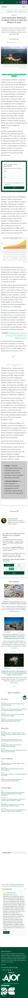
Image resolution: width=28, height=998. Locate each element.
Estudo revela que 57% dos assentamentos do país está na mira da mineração (13, 750)
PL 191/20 (14, 315)
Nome (5, 171)
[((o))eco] (4, 6)
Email (5, 177)
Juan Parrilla (14, 648)
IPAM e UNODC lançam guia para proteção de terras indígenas (12, 769)
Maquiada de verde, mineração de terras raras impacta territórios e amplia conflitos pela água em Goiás (13, 734)
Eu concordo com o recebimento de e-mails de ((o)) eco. (14, 183)
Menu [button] (23, 7)
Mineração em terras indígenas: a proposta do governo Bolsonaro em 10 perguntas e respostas (16, 335)
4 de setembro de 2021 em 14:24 (10, 894)
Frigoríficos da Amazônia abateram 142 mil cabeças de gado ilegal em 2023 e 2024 (12, 720)
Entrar (4, 995)
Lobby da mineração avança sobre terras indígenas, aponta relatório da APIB (11, 780)
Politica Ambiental (22, 11)
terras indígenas (23, 74)
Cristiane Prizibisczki (14, 611)
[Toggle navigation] (20, 2)
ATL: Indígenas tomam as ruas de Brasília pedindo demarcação (13, 774)
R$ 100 (21, 569)
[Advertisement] (14, 835)
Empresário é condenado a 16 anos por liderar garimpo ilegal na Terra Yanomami (12, 805)
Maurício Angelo (14, 682)
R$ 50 (16, 569)
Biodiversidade (10, 11)
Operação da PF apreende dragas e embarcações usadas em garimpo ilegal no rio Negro (13, 799)
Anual (19, 565)
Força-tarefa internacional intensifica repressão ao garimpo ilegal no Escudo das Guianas (13, 810)
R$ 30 (11, 569)
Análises (2, 738)
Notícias (14, 15)
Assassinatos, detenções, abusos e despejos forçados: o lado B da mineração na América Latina (14, 636)
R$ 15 (6, 569)
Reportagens (7, 632)
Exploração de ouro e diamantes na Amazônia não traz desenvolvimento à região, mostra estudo (14, 673)
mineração (17, 74)
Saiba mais (3, 964)
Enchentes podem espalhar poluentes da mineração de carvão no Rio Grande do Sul (11, 740)
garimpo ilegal (10, 74)
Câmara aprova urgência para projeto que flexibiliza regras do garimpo (11, 745)
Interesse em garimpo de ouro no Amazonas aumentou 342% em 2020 (14, 603)
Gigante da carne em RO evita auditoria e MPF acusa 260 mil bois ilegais (12, 715)
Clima (16, 11)
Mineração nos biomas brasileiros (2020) (14, 364)
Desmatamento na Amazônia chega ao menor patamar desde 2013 (13, 704)
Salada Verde (3, 743)
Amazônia (14, 76)
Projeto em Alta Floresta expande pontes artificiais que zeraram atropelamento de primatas (14, 709)
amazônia (4, 74)
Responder (6, 932)
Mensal (8, 565)
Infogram (14, 365)
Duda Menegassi (14, 39)
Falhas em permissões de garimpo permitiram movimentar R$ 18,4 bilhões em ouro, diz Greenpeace (13, 794)
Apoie (24, 2)
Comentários (13, 511)
